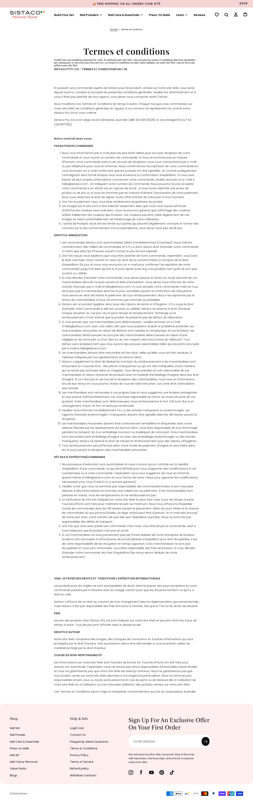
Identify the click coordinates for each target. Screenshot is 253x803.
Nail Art (14, 755)
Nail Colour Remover (24, 762)
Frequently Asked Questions (89, 741)
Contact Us (78, 735)
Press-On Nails (159, 15)
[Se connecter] (235, 15)
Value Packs (18, 768)
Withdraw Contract (83, 775)
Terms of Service (81, 762)
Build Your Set (64, 15)
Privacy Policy (79, 755)
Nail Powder (17, 735)
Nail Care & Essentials (123, 15)
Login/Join (77, 728)
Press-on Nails (19, 748)
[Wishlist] (216, 15)
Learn (180, 15)
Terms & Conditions (83, 748)
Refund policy (79, 768)
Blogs (13, 775)
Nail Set (15, 728)
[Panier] (245, 15)
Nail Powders (89, 15)
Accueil (114, 29)
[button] (226, 15)
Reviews (199, 15)
